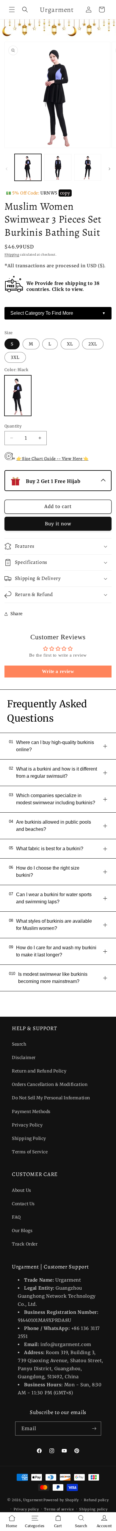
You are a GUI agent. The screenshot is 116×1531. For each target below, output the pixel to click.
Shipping (11, 255)
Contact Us (23, 1203)
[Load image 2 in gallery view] (57, 167)
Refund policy (96, 1500)
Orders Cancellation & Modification (49, 1084)
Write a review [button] (58, 671)
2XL (92, 344)
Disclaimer (24, 1057)
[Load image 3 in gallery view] (87, 167)
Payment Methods (31, 1111)
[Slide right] (109, 168)
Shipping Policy (29, 1138)
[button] (11, 9)
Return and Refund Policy (39, 1071)
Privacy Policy (27, 1125)
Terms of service (59, 1509)
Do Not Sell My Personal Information (51, 1098)
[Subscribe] (94, 1429)
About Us (21, 1190)
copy (65, 193)
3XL (15, 357)
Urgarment (33, 1500)
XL (70, 344)
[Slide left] (6, 168)
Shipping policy (93, 1509)
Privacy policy (26, 1509)
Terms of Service (30, 1152)
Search (19, 1044)
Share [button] (16, 613)
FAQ (16, 1217)
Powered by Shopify (61, 1500)
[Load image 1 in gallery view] (28, 167)
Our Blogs (22, 1230)
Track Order (25, 1244)
